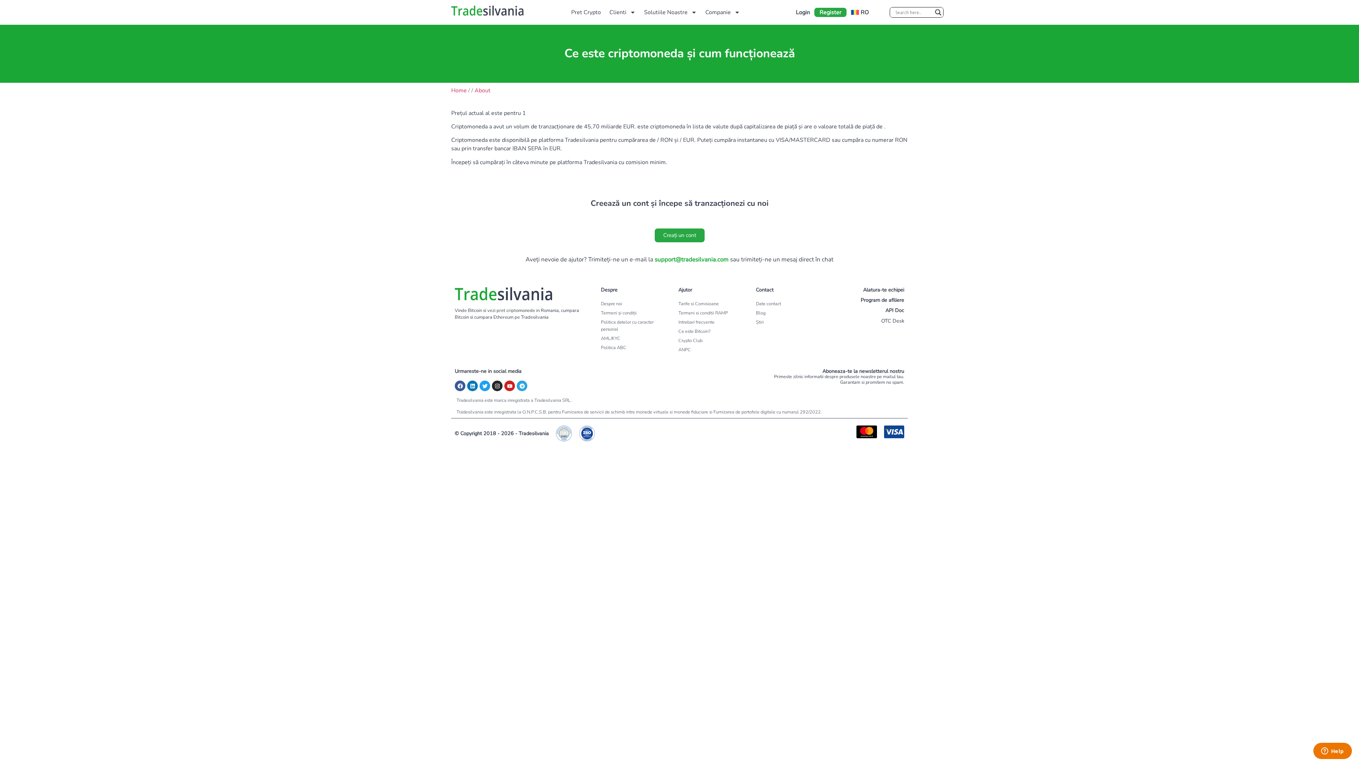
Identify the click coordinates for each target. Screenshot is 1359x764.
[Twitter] (485, 386)
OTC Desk (892, 320)
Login (803, 12)
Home (459, 90)
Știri (760, 322)
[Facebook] (460, 386)
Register (831, 12)
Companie (718, 12)
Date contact (768, 304)
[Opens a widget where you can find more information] (1332, 751)
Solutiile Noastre (666, 12)
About (483, 90)
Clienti (617, 12)
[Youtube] (509, 386)
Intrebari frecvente (696, 322)
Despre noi (611, 304)
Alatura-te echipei (883, 289)
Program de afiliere (882, 299)
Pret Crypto (586, 12)
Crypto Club (690, 340)
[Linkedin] (472, 386)
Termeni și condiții (619, 313)
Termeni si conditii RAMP (703, 313)
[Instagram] (497, 386)
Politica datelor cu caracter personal (627, 325)
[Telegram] (522, 386)
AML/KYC (610, 338)
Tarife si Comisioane (698, 304)
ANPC (684, 350)
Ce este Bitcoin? (694, 331)
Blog (760, 313)
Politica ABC (613, 348)
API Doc (894, 310)
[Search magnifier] (938, 12)
